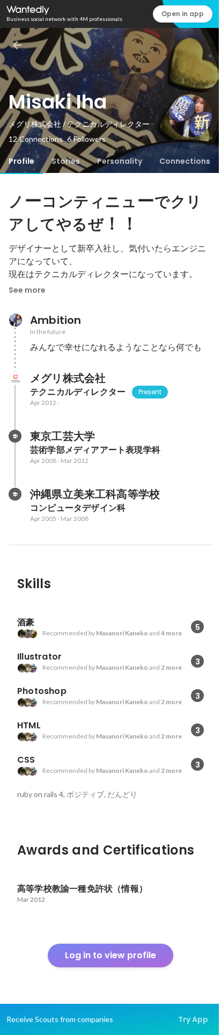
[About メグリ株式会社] (15, 378)
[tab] (21, 161)
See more (27, 290)
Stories (65, 161)
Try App (193, 1019)
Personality (119, 161)
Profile (21, 161)
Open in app (182, 13)
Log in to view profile (110, 955)
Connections (184, 161)
